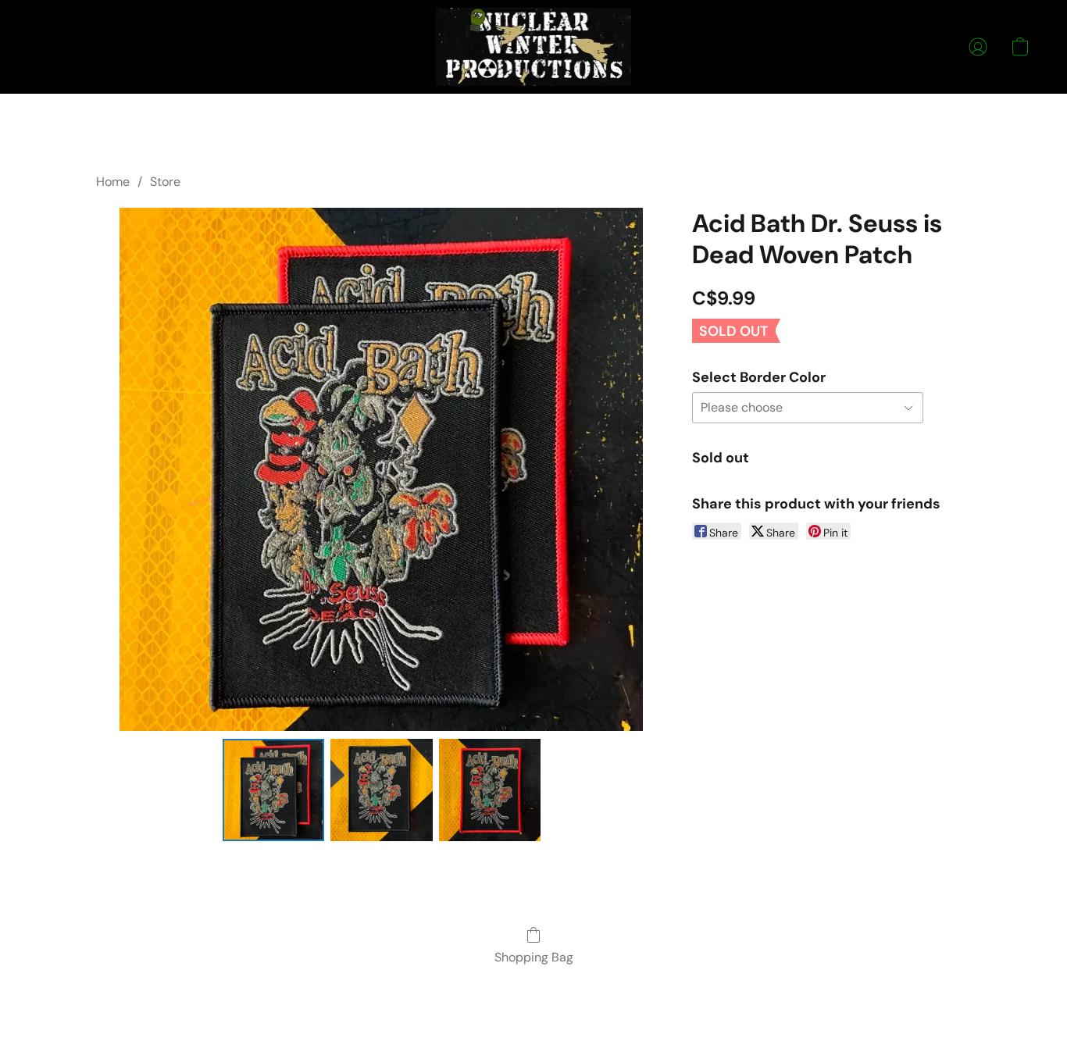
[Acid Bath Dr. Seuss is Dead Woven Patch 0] (273, 789)
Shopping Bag (533, 957)
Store (165, 181)
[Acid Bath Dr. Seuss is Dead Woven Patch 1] (381, 789)
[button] (534, 47)
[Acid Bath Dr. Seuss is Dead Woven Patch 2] (490, 789)
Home (113, 181)
